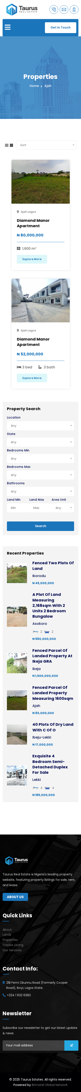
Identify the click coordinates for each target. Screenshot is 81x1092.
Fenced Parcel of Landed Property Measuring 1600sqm (52, 693)
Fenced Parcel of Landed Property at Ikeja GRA (52, 656)
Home (35, 86)
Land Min (14, 499)
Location (14, 417)
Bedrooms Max (18, 466)
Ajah (47, 86)
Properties (10, 940)
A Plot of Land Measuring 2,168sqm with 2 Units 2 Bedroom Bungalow (49, 605)
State (11, 433)
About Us (15, 897)
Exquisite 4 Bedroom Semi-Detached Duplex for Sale (50, 764)
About (7, 929)
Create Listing (13, 945)
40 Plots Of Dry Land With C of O (52, 727)
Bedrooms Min (18, 450)
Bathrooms (16, 483)
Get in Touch (61, 27)
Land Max (36, 499)
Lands (7, 934)
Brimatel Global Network (50, 1085)
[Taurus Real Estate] (22, 9)
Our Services (12, 950)
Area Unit (59, 499)
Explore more (31, 259)
